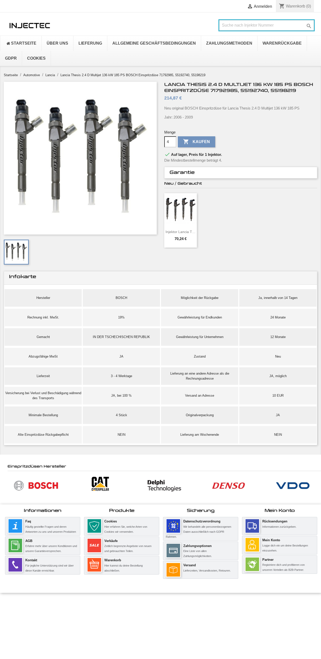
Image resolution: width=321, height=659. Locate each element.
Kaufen (196, 142)
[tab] (241, 172)
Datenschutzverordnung (201, 521)
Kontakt (31, 560)
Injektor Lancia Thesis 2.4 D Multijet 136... (181, 232)
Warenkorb (112, 560)
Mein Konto (271, 540)
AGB (28, 541)
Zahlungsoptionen (197, 546)
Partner (268, 560)
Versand (189, 565)
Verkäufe (111, 541)
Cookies (110, 521)
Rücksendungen (274, 521)
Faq (28, 521)
